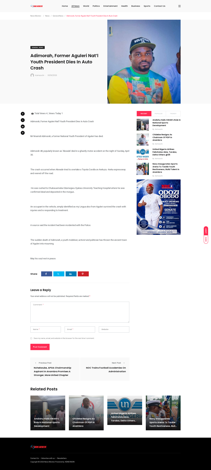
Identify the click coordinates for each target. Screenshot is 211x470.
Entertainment (110, 6)
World (86, 6)
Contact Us (159, 6)
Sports (147, 6)
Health (124, 6)
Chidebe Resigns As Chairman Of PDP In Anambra (162, 137)
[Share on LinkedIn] (23, 126)
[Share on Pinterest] (23, 133)
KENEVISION (69, 462)
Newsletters (62, 458)
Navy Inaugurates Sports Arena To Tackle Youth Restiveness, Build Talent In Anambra (166, 168)
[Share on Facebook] (23, 114)
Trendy (173, 114)
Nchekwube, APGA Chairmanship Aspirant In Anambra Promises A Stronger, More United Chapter (52, 371)
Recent (144, 114)
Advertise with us (48, 458)
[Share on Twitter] (23, 120)
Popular (159, 114)
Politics (96, 6)
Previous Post (45, 362)
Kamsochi (159, 129)
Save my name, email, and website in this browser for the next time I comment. (64, 338)
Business (135, 6)
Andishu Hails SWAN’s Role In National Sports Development (167, 123)
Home (65, 6)
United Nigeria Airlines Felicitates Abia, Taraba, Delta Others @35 (165, 152)
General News (37, 47)
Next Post (116, 362)
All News (75, 6)
